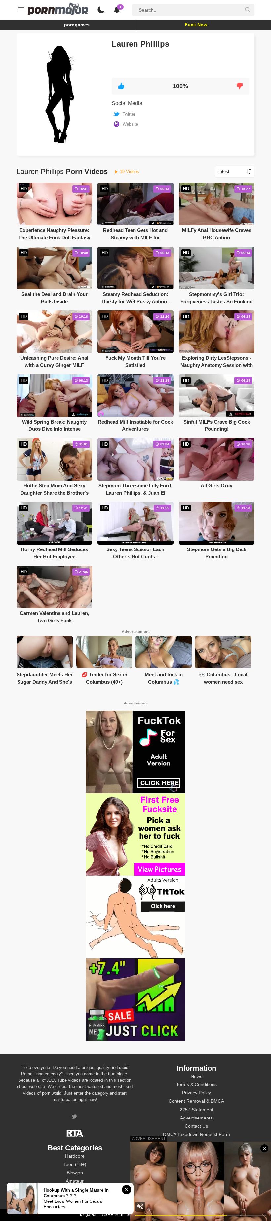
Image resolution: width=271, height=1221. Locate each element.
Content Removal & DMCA (196, 1101)
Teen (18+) (74, 1164)
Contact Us (196, 1126)
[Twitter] (74, 1117)
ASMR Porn (112, 1214)
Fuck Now (196, 24)
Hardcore (75, 1156)
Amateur (75, 1181)
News (196, 1076)
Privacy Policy (196, 1092)
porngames (77, 24)
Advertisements (196, 1117)
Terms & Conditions (196, 1084)
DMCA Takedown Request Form (196, 1134)
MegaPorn (89, 1214)
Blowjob (75, 1172)
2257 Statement (196, 1109)
